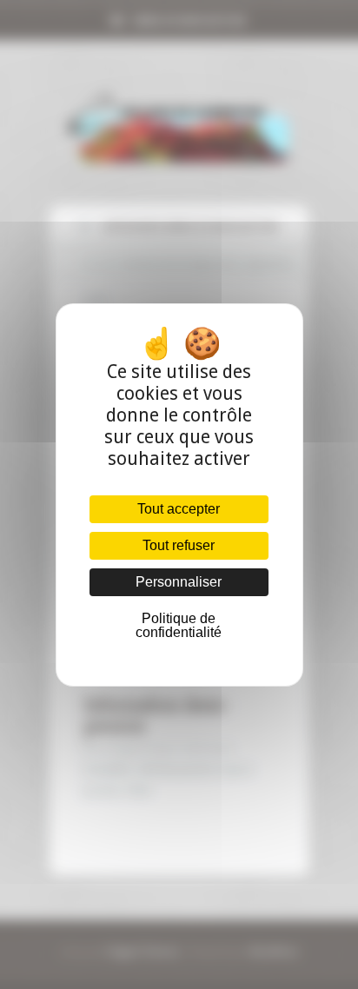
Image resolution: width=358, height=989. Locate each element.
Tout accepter (178, 508)
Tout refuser (179, 545)
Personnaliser (179, 581)
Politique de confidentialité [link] (179, 625)
